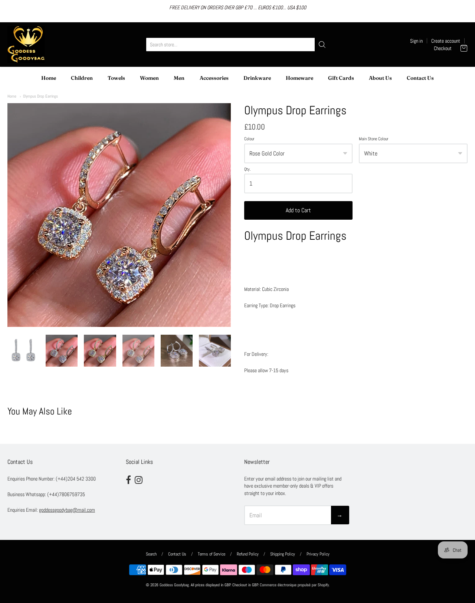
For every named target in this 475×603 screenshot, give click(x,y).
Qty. (247, 169)
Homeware (299, 78)
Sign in (416, 40)
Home (48, 78)
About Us (380, 78)
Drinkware (257, 78)
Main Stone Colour (373, 139)
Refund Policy (248, 554)
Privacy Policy (318, 554)
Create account (445, 40)
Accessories (214, 78)
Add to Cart (298, 210)
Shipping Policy (282, 554)
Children (82, 78)
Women (149, 78)
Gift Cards (341, 78)
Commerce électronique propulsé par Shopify (294, 585)
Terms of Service (211, 554)
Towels (116, 78)
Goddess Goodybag (174, 585)
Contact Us (420, 78)
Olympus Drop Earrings (40, 96)
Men (179, 78)
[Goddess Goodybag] (26, 44)
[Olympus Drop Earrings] (23, 351)
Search (151, 554)
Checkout (443, 48)
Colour (249, 139)
